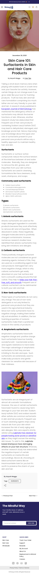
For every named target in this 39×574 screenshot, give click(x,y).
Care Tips (27, 78)
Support (22, 543)
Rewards (22, 546)
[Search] (29, 7)
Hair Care (5, 543)
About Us (23, 551)
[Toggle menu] (2, 7)
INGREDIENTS (15, 481)
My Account (24, 549)
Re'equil (12, 572)
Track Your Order (25, 540)
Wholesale (6, 546)
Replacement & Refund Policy (28, 555)
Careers (22, 559)
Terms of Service (24, 568)
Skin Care (5, 540)
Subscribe (31, 523)
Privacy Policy (14, 568)
